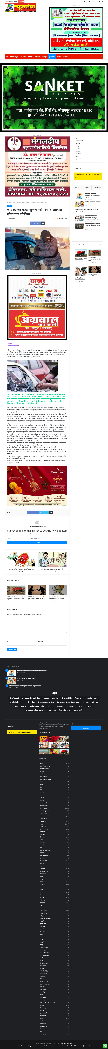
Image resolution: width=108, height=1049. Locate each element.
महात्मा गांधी (78, 710)
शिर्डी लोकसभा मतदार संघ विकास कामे (48, 1002)
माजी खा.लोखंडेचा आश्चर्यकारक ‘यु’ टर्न (26, 678)
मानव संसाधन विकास (44, 955)
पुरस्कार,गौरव (43, 924)
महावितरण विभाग (44, 947)
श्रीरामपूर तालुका (43, 1008)
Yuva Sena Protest (85, 706)
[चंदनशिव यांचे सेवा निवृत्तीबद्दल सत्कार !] (54, 751)
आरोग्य (58, 57)
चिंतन (41, 847)
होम (7, 57)
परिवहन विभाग (43, 908)
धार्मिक (41, 882)
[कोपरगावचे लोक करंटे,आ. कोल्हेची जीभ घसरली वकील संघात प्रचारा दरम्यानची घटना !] (79, 218)
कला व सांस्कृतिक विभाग (45, 803)
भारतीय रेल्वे (42, 929)
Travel (71, 706)
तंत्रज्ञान (41, 866)
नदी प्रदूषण (42, 887)
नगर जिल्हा (42, 884)
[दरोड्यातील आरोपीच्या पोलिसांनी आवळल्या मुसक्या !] (58, 590)
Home (10, 202)
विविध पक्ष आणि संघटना (45, 984)
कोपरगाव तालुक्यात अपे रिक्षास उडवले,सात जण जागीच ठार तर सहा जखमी (92, 225)
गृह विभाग (42, 839)
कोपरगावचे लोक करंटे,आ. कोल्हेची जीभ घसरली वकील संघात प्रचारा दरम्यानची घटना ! (92, 217)
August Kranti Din (51, 698)
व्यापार (41, 995)
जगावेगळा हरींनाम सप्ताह (45, 850)
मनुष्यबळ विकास (43, 937)
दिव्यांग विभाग (43, 874)
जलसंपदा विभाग (43, 860)
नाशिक (41, 889)
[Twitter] (89, 1)
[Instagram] (94, 1)
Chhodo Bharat (91, 698)
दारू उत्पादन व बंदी (44, 871)
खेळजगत (42, 837)
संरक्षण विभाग (43, 1016)
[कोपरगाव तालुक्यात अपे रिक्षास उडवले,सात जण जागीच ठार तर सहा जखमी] (79, 226)
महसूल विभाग (43, 942)
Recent (87, 187)
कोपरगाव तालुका (14, 57)
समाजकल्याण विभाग (44, 1013)
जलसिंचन (42, 863)
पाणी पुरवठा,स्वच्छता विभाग (46, 918)
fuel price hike (29, 702)
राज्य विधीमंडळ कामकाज (45, 958)
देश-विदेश (23, 57)
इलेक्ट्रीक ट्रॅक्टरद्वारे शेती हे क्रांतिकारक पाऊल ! (81, 259)
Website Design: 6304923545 (65, 1043)
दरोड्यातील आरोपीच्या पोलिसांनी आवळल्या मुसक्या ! (56, 599)
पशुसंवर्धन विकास (44, 913)
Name (9, 635)
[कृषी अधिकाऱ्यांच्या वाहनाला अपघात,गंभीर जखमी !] (64, 745)
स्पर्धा (41, 1031)
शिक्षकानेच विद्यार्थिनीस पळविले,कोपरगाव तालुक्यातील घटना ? (92, 195)
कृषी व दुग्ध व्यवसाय (44, 805)
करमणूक (42, 800)
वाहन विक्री (42, 976)
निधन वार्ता (65, 57)
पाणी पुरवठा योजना (44, 916)
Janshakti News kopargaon (68, 702)
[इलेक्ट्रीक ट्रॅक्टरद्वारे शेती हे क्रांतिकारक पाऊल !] (81, 253)
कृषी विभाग (43, 821)
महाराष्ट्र (30, 57)
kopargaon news (90, 702)
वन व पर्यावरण (43, 966)
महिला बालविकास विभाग (45, 952)
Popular (77, 187)
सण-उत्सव (42, 1010)
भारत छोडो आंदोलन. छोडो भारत (59, 710)
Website (40, 641)
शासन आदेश (42, 1000)
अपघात (41, 763)
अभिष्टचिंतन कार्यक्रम (44, 768)
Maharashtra (20, 706)
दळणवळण (42, 868)
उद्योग (41, 790)
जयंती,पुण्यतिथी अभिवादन (45, 855)
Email (9, 641)
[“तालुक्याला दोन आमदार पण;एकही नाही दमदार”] (43, 745)
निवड (41, 895)
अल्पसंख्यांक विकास (44, 774)
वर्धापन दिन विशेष (44, 971)
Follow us (10, 726)
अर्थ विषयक (44, 813)
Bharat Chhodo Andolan (72, 698)
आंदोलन (41, 782)
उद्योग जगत (42, 792)
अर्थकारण (42, 771)
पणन (41, 905)
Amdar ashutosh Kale (31, 698)
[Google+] (84, 1)
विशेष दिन (42, 987)
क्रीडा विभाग (42, 832)
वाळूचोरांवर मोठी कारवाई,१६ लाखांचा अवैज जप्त (95, 259)
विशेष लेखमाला (43, 989)
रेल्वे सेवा (42, 960)
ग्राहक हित (42, 845)
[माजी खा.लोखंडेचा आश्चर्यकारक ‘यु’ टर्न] (79, 204)
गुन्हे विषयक (52, 57)
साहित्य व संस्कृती (43, 1026)
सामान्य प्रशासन (43, 1023)
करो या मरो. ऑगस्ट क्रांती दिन (36, 710)
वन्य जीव (42, 968)
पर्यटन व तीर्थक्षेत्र (43, 910)
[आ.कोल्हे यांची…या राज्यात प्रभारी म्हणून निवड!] (54, 739)
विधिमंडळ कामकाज (44, 979)
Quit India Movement (57, 706)
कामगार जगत (44, 818)
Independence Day (46, 702)
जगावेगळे (42, 853)
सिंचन (41, 1029)
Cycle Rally (14, 702)
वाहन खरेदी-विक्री (43, 973)
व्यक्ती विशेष (42, 992)
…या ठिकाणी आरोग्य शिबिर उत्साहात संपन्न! (80, 279)
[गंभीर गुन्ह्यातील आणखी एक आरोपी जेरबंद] (37, 590)
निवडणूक (44, 57)
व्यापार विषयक (43, 997)
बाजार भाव (42, 926)
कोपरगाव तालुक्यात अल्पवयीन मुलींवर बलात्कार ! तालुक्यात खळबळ (25, 686)
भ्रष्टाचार (41, 934)
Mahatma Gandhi (37, 706)
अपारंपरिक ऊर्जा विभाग (45, 766)
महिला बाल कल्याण (44, 950)
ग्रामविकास (42, 842)
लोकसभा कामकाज (44, 963)
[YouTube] (92, 1)
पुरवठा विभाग (43, 921)
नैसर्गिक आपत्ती (43, 900)
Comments (97, 187)
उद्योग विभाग (42, 795)
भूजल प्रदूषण (42, 931)
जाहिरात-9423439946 (76, 5)
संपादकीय (37, 57)
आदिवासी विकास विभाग (45, 779)
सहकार (41, 1018)
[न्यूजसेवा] (20, 7)
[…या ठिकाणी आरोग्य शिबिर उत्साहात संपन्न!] (81, 271)
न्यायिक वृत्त (42, 903)
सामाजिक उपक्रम (43, 1021)
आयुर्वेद (41, 784)
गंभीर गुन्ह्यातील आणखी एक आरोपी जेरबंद (94, 275)
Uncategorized (45, 811)
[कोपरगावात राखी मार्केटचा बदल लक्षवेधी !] (43, 739)
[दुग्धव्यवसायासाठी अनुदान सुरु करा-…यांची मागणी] (64, 739)
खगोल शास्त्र (42, 834)
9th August (14, 698)
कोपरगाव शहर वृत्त (44, 829)
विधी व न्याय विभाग (44, 981)
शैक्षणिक (42, 1005)
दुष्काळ (41, 876)
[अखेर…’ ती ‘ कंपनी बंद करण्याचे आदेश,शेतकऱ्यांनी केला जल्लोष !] (54, 745)
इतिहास (41, 787)
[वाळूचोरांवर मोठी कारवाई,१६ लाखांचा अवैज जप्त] (16, 590)
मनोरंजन (42, 939)
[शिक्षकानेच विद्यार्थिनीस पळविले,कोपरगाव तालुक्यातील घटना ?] (79, 196)
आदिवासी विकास (43, 776)
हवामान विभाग (43, 1034)
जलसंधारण (42, 858)
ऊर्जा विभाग (42, 797)
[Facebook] (87, 1)
